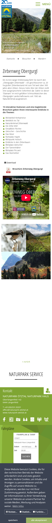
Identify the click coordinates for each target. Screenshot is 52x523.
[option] (26, 30)
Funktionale (41, 511)
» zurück (26, 361)
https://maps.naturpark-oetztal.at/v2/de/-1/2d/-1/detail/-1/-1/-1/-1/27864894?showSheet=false (26, 291)
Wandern (42, 58)
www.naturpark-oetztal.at (14, 412)
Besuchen (26, 58)
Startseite (10, 58)
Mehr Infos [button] (18, 506)
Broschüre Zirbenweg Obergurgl (27, 169)
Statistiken (26, 511)
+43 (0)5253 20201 (12, 407)
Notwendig (13, 511)
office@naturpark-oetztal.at (15, 410)
